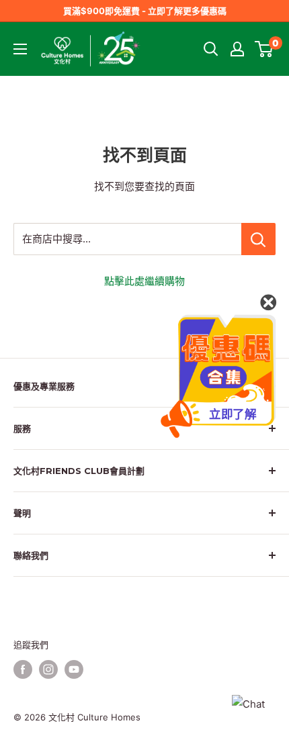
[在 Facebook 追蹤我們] (22, 669)
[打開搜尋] (211, 49)
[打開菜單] (20, 49)
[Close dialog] (268, 302)
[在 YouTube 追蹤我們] (74, 669)
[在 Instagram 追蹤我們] (48, 669)
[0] (264, 49)
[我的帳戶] (237, 49)
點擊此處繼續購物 (144, 281)
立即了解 (232, 414)
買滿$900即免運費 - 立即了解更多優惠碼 (144, 10)
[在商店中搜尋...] (258, 239)
